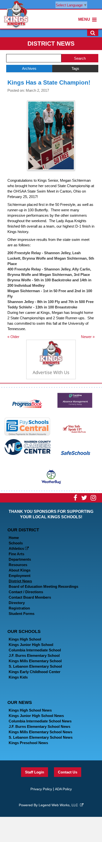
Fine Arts (16, 554)
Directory (17, 603)
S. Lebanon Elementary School (35, 666)
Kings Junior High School (31, 645)
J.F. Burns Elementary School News (39, 726)
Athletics (17, 548)
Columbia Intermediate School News (40, 721)
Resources (18, 565)
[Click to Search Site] (92, 32)
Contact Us (67, 772)
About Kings (19, 570)
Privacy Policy (41, 789)
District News (20, 581)
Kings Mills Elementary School (35, 661)
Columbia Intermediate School (35, 650)
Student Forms (21, 613)
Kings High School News (30, 710)
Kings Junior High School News (36, 716)
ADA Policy (63, 789)
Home (14, 538)
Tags (75, 68)
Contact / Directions (26, 592)
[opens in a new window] (27, 403)
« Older (13, 337)
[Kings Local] (16, 14)
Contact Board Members (30, 597)
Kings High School (25, 639)
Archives (29, 68)
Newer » (88, 337)
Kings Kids (18, 677)
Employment (19, 575)
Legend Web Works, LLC (59, 805)
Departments (20, 559)
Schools (16, 543)
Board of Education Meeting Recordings (43, 586)
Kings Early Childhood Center (34, 672)
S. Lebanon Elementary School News (41, 737)
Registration (19, 608)
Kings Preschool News (28, 743)
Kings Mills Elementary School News (40, 732)
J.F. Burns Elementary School (34, 655)
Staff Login (34, 772)
